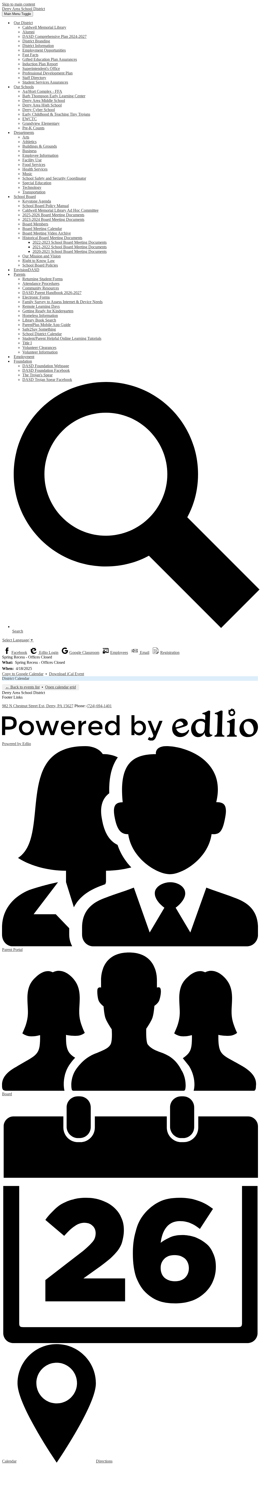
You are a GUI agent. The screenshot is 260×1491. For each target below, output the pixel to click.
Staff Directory (34, 77)
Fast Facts (30, 55)
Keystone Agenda (36, 201)
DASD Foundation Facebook (46, 370)
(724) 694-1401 (99, 706)
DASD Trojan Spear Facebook (47, 379)
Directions (104, 1461)
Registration (170, 652)
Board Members (35, 224)
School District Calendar (42, 334)
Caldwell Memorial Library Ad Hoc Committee (60, 210)
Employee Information (40, 155)
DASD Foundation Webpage (45, 366)
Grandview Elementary (41, 123)
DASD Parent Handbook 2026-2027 (52, 292)
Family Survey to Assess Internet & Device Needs (62, 302)
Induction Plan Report (40, 64)
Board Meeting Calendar (42, 228)
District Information (38, 45)
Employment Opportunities (44, 50)
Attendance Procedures (40, 283)
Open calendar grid (60, 687)
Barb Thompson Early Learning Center (53, 96)
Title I (27, 343)
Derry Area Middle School (43, 100)
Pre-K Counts (33, 128)
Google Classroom (84, 652)
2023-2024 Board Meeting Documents (53, 219)
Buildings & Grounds (39, 146)
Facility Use (32, 160)
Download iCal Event (66, 674)
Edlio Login (48, 652)
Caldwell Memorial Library (44, 27)
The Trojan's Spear (37, 375)
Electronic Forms (36, 297)
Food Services (33, 164)
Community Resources (40, 288)
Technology (31, 187)
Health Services (34, 169)
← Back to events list (22, 687)
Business (29, 151)
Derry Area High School (42, 105)
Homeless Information (40, 315)
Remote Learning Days (41, 306)
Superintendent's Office (41, 68)
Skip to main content (18, 4)
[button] (23, 23)
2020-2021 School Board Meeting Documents (69, 251)
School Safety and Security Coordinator (54, 178)
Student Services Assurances (45, 82)
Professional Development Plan (47, 73)
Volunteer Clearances (39, 347)
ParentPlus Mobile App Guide (46, 324)
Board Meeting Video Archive (46, 233)
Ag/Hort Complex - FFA (42, 91)
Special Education (36, 183)
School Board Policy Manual (45, 206)
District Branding (36, 41)
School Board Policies (40, 265)
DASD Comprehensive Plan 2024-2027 (54, 36)
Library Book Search (39, 320)
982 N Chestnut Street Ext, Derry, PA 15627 (37, 706)
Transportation (33, 192)
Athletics (29, 142)
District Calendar (15, 678)
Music (27, 174)
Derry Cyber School (38, 109)
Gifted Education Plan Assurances (49, 59)
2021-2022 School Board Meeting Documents (69, 247)
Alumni (28, 32)
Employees (119, 652)
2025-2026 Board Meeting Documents (53, 215)
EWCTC (29, 119)
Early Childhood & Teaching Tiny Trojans (56, 114)
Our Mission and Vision (41, 256)
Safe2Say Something (39, 329)
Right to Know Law (38, 260)
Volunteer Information (40, 352)
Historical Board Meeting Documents (52, 238)
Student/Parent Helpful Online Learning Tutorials (61, 338)
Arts (25, 137)
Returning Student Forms (42, 279)
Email (144, 652)
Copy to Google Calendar (22, 674)
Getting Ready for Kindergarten (47, 311)
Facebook (19, 652)
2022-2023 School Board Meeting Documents (69, 242)
